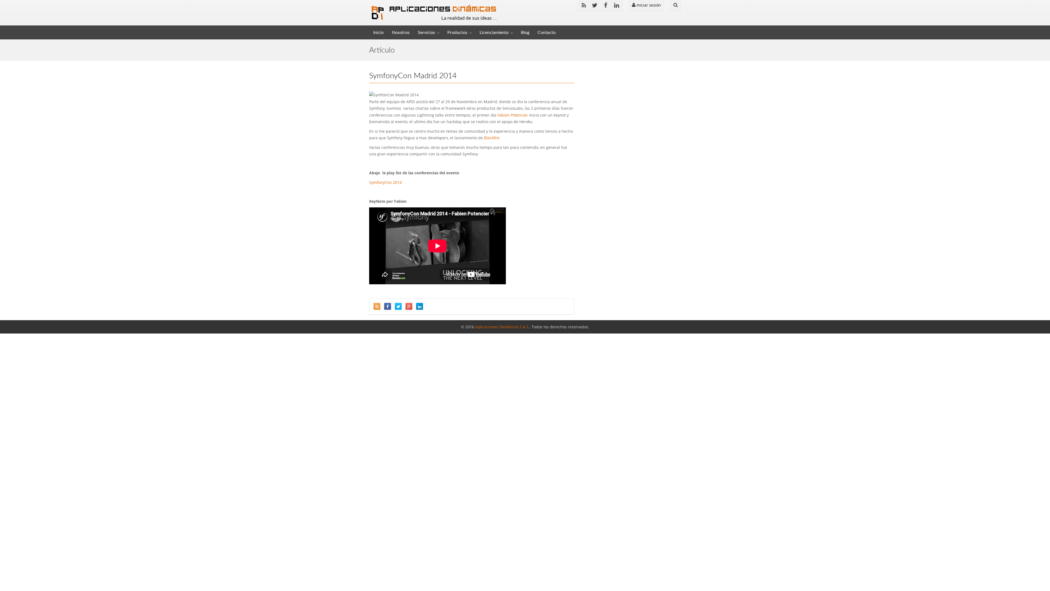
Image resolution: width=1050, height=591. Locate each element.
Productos (457, 32)
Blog (525, 32)
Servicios (426, 32)
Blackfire (492, 137)
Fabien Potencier (512, 115)
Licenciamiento (494, 32)
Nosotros (401, 32)
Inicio (378, 32)
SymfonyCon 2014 (385, 182)
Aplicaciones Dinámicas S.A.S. (502, 326)
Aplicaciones (443, 9)
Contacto (547, 32)
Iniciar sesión (648, 5)
